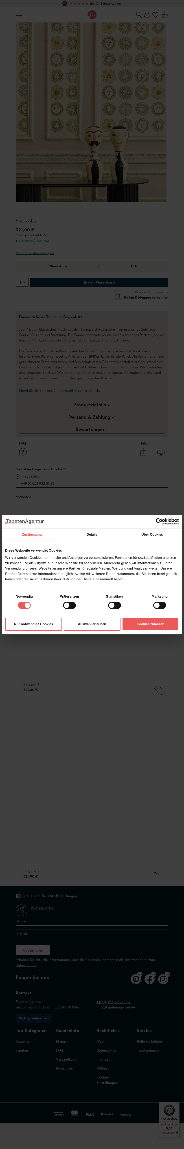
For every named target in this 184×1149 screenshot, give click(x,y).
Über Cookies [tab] (152, 534)
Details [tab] (92, 534)
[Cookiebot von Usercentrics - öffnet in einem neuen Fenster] (159, 521)
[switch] (69, 605)
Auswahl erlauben (92, 624)
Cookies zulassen (150, 624)
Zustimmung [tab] (32, 534)
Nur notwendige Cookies (33, 624)
